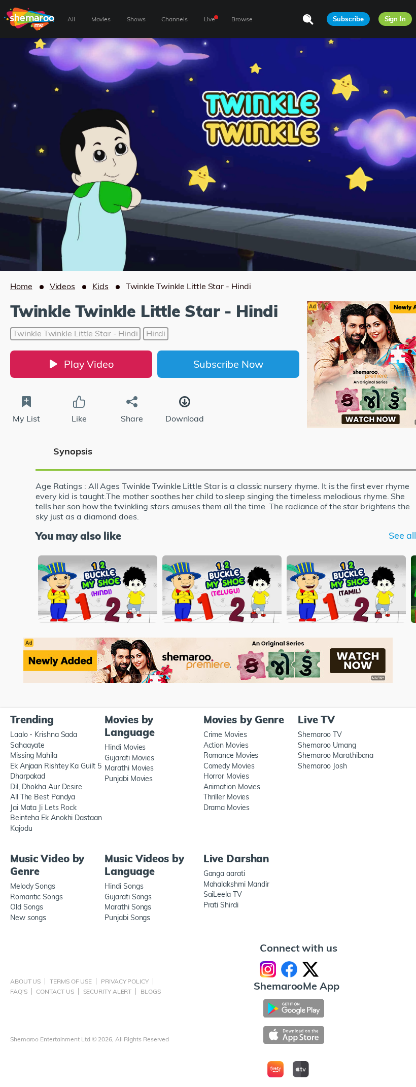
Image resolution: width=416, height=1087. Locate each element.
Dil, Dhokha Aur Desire (46, 786)
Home (21, 286)
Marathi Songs (128, 906)
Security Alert (107, 991)
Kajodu (21, 828)
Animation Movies (232, 786)
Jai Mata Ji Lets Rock (43, 807)
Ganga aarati (224, 873)
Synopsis (72, 451)
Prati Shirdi (220, 904)
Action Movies (226, 745)
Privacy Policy (125, 981)
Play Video (89, 364)
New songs (28, 917)
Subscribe (348, 19)
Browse (241, 19)
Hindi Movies (125, 747)
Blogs (151, 991)
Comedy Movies (229, 765)
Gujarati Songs (128, 896)
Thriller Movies (226, 796)
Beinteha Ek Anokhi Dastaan (56, 817)
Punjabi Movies (129, 778)
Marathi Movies (129, 768)
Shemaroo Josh (322, 765)
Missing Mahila (33, 755)
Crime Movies (225, 734)
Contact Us (55, 991)
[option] (97, 590)
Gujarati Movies (129, 757)
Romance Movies (231, 755)
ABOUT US (25, 981)
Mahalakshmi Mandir (236, 884)
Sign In (395, 19)
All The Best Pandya (42, 796)
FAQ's (18, 991)
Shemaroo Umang (327, 745)
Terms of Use (71, 981)
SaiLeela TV (222, 894)
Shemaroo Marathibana (335, 755)
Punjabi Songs (127, 917)
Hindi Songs (124, 886)
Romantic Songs (36, 896)
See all (402, 535)
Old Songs (26, 906)
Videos (62, 286)
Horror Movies (226, 776)
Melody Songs (32, 886)
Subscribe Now (228, 364)
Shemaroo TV (320, 734)
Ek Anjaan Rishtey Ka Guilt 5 (55, 765)
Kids (100, 286)
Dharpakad (27, 776)
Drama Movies (226, 807)
